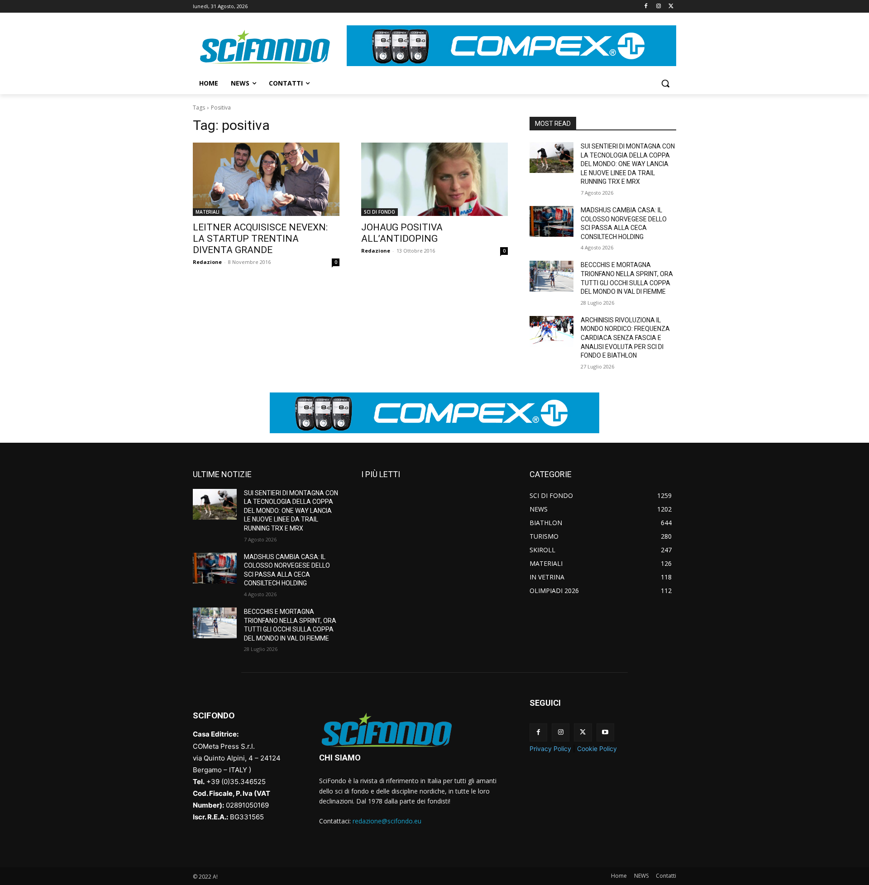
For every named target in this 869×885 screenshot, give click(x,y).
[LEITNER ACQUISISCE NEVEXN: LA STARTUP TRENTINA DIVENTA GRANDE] (266, 179)
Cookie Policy (597, 748)
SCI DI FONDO (379, 212)
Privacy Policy (550, 748)
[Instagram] (658, 6)
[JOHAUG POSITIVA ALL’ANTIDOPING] (434, 179)
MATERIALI (208, 212)
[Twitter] (671, 6)
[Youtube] (605, 732)
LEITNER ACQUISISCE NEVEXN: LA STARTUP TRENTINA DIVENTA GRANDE (260, 238)
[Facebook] (646, 6)
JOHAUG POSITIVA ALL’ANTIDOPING (402, 233)
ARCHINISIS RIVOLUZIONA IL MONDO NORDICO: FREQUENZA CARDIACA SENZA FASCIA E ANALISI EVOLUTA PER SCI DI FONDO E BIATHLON (625, 337)
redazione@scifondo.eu (387, 821)
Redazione (207, 261)
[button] (665, 83)
